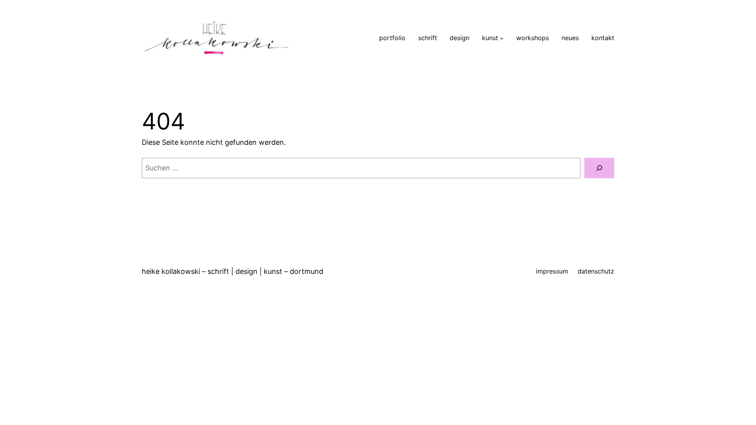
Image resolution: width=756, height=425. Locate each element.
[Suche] (599, 168)
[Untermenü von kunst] (502, 38)
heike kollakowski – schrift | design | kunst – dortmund (232, 271)
